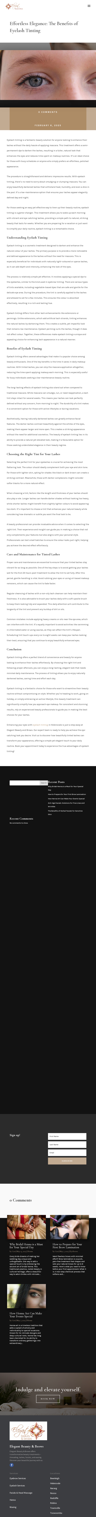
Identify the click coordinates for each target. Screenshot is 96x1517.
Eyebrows (74, 1251)
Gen (13, 1251)
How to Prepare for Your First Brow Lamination (67, 794)
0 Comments (48, 112)
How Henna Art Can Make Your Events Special (66, 799)
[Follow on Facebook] (12, 1465)
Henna (30, 1251)
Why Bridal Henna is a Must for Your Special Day (26, 1246)
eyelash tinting (40, 725)
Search (44, 783)
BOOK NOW (48, 1399)
